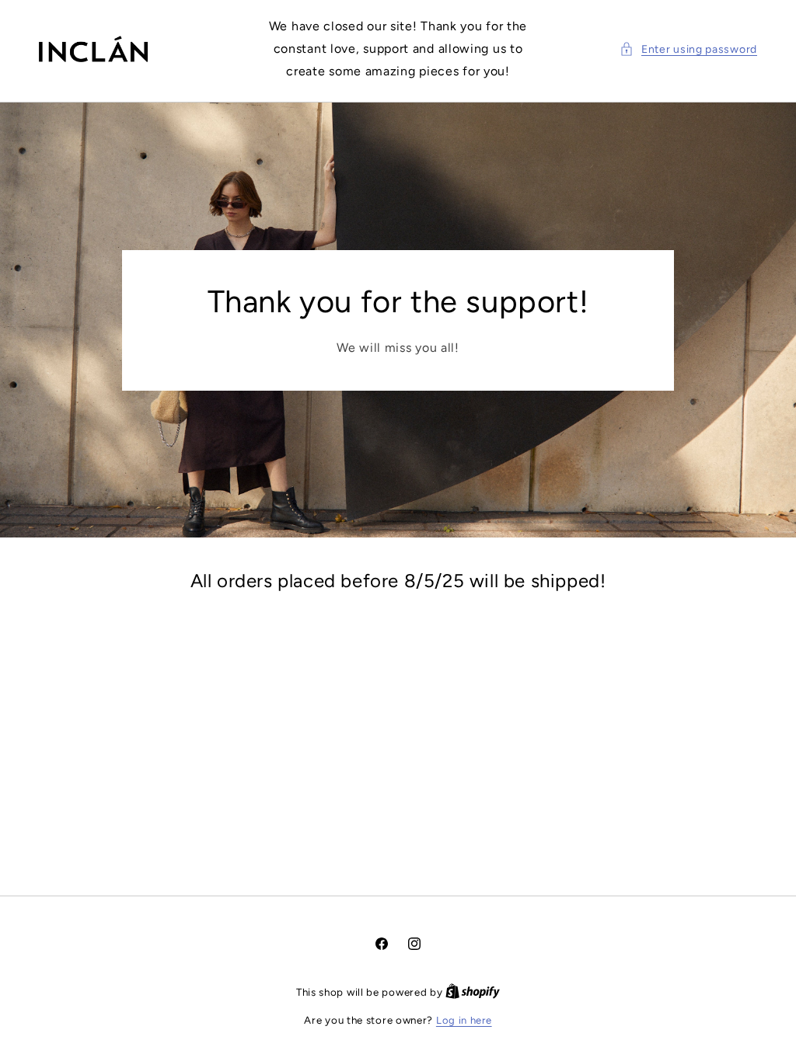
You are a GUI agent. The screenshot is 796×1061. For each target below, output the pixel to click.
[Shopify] (472, 992)
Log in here (464, 1020)
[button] (688, 49)
